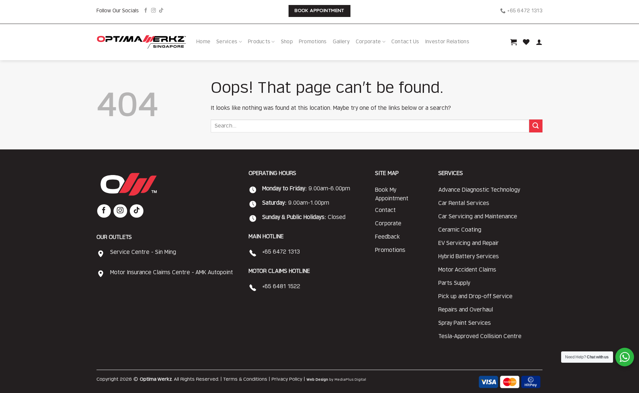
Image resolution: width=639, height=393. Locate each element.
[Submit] (535, 125)
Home (203, 41)
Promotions (313, 41)
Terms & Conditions (245, 379)
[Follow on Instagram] (153, 10)
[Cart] (513, 42)
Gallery (341, 41)
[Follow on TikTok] (161, 10)
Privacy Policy (287, 379)
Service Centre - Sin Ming (143, 252)
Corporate (368, 41)
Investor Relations (447, 41)
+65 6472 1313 (281, 252)
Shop (287, 41)
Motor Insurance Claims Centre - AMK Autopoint (171, 272)
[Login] (539, 42)
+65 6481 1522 (281, 286)
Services (226, 41)
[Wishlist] (526, 42)
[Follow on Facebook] (145, 10)
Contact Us (405, 41)
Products (259, 41)
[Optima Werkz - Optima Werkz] (141, 42)
